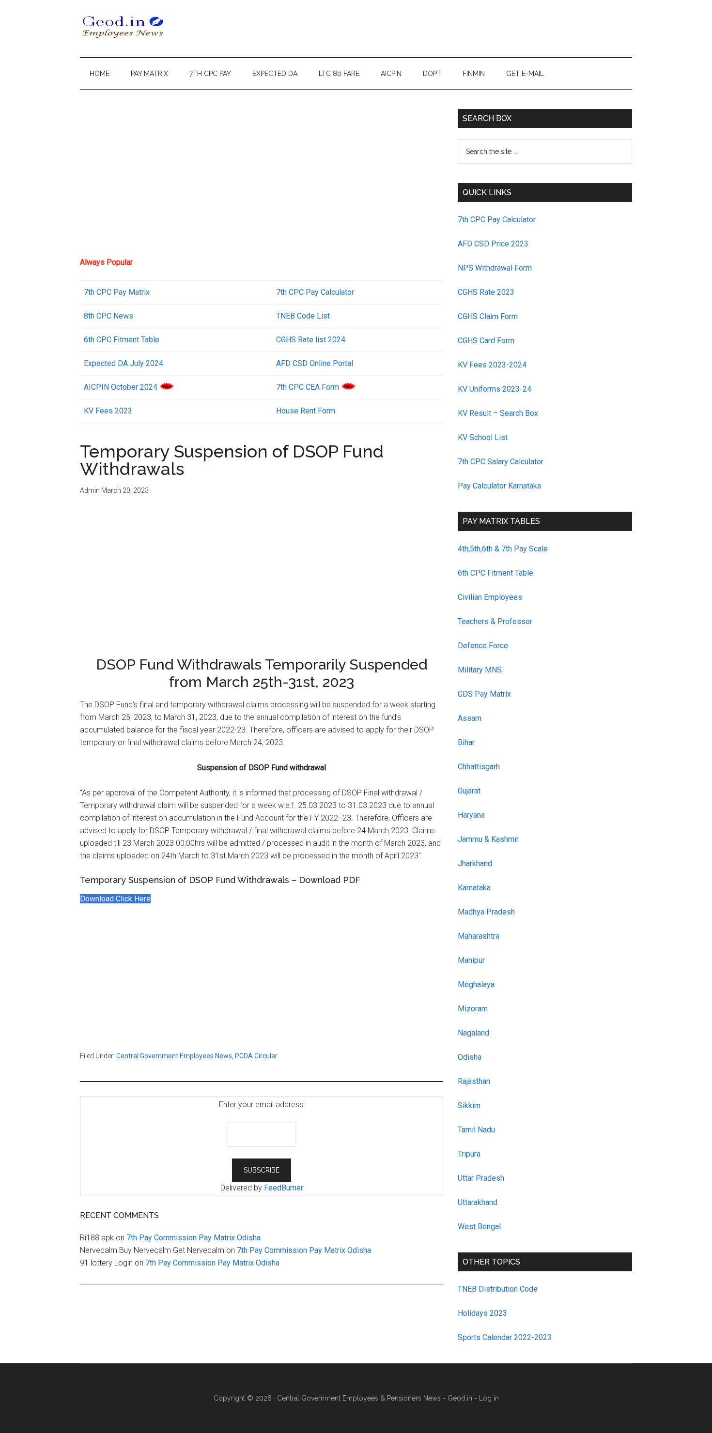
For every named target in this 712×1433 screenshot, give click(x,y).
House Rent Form (305, 410)
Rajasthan (474, 1081)
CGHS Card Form (486, 340)
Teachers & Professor (495, 621)
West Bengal (479, 1226)
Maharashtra (478, 936)
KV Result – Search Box (498, 413)
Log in (489, 1398)
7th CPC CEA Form (307, 387)
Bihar (466, 742)
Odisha (469, 1057)
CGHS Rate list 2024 (310, 339)
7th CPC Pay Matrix (117, 292)
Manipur (471, 960)
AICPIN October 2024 (120, 387)
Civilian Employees (490, 597)
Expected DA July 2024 (123, 363)
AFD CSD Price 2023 (493, 243)
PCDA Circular (256, 1056)
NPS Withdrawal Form (495, 268)
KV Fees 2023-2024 (492, 364)
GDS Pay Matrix (484, 694)
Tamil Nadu (476, 1129)
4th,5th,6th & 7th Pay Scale (503, 548)
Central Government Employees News (174, 1056)
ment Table (140, 339)
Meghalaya (476, 984)
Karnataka (474, 887)
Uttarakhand (477, 1202)
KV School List (483, 437)
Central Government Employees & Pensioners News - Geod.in (374, 1398)
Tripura (469, 1154)
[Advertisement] (261, 176)
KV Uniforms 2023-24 (494, 389)
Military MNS (480, 669)
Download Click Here (115, 898)
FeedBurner (283, 1187)
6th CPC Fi (102, 339)
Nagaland (473, 1032)
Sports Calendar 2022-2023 (505, 1337)
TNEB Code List (303, 315)
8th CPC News (108, 315)
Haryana (471, 815)
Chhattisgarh (479, 766)
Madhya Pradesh (486, 911)
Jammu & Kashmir (488, 839)
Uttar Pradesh (481, 1178)
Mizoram (473, 1008)
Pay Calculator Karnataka (499, 485)
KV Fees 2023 (108, 410)
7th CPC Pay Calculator (315, 292)
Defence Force (483, 645)
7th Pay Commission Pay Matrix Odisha (193, 1237)
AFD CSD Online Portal (314, 363)
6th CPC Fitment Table (495, 573)
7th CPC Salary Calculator (500, 461)
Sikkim (469, 1105)
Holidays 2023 (483, 1313)
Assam (469, 718)
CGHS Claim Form (488, 316)
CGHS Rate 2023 (486, 292)
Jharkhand (475, 863)
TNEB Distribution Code (498, 1289)
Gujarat (469, 790)
